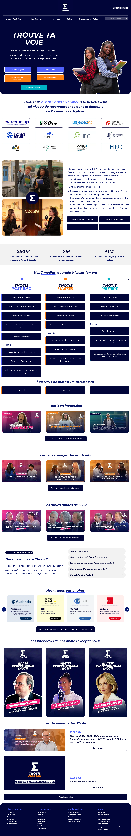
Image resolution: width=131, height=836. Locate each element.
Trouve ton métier (114, 227)
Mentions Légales (103, 823)
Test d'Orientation (12, 823)
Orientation (10, 812)
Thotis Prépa (41, 812)
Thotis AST (41, 814)
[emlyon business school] (110, 608)
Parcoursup (11, 817)
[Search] (126, 18)
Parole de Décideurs (74, 821)
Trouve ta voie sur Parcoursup (82, 219)
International (11, 814)
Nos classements (103, 814)
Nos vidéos (101, 812)
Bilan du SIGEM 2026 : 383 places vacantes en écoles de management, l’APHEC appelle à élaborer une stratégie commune (98, 739)
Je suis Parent (50, 70)
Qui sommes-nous (104, 821)
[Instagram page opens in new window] (114, 8)
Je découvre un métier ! (34, 87)
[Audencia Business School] (20, 608)
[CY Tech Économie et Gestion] (80, 608)
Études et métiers (73, 812)
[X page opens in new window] (123, 8)
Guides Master (42, 828)
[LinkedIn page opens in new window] (126, 8)
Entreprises (71, 817)
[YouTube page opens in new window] (117, 8)
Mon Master (41, 826)
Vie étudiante (41, 821)
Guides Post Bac (12, 821)
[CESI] (50, 608)
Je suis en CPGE (50, 77)
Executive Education (74, 814)
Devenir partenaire (104, 819)
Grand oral (10, 819)
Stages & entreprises (74, 819)
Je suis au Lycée (18, 70)
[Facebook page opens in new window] (120, 8)
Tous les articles (65, 797)
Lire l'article (98, 748)
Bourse (39, 823)
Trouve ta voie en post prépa (82, 227)
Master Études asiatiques (84, 781)
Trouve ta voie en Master (115, 219)
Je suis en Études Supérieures (17, 78)
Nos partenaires (103, 817)
